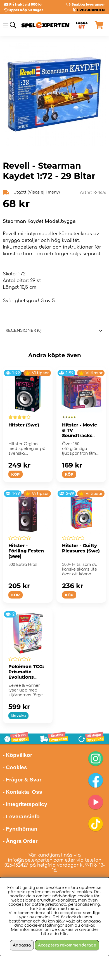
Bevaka (18, 716)
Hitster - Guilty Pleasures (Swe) (81, 548)
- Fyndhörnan (20, 829)
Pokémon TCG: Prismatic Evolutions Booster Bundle (26, 674)
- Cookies (15, 767)
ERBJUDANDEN (91, 10)
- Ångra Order (20, 841)
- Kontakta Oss (22, 792)
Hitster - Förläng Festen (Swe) (26, 551)
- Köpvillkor (17, 755)
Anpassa (22, 945)
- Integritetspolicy (25, 804)
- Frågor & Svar (22, 780)
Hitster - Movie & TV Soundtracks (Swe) (79, 433)
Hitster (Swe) (23, 425)
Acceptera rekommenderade (67, 945)
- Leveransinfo (21, 816)
